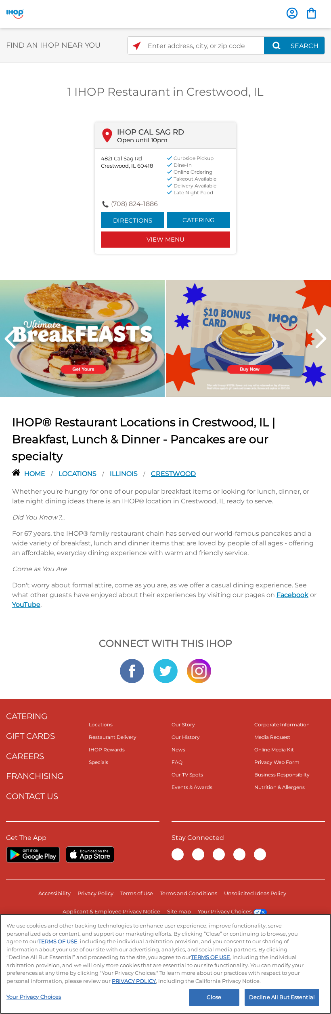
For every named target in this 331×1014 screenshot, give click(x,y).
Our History (186, 737)
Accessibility (54, 893)
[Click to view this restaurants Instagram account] (199, 670)
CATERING (26, 716)
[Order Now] (311, 13)
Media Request (272, 737)
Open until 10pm (142, 140)
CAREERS (25, 756)
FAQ (177, 762)
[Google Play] (33, 854)
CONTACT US (32, 796)
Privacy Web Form (277, 762)
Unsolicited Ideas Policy (255, 893)
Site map (179, 911)
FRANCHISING (34, 776)
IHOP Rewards (107, 750)
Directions (132, 220)
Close (214, 997)
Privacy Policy (95, 893)
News (178, 750)
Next (321, 339)
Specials (98, 762)
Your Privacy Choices (224, 911)
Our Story (183, 725)
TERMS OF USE (58, 941)
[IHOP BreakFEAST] (82, 337)
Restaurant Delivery (112, 737)
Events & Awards (192, 787)
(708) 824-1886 (134, 204)
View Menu (165, 239)
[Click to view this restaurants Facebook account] (132, 670)
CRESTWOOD (173, 474)
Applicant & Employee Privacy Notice (111, 911)
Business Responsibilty (282, 775)
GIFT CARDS (30, 736)
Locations (78, 474)
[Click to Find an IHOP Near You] (137, 46)
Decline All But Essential (282, 997)
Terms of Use (136, 893)
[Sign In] (292, 13)
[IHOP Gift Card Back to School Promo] (248, 337)
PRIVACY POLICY (134, 981)
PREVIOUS (10, 339)
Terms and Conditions (188, 893)
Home (35, 474)
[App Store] (90, 854)
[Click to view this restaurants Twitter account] (165, 670)
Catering (198, 220)
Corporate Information (282, 725)
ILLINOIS (124, 474)
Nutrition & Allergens (279, 787)
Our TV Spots (187, 775)
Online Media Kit (274, 750)
